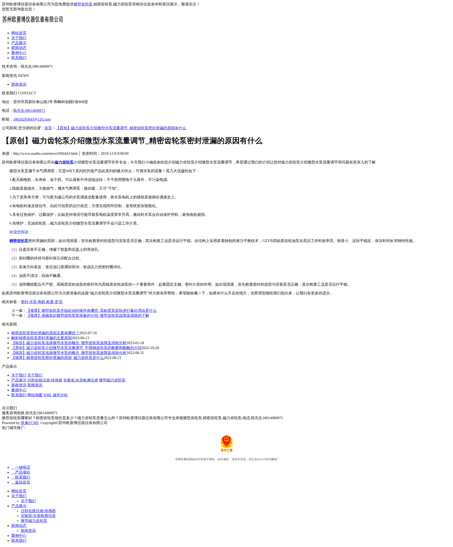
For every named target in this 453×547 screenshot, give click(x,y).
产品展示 (18, 43)
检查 (50, 302)
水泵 (33, 302)
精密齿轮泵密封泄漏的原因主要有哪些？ (45, 333)
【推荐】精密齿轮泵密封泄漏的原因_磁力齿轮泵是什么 (57, 358)
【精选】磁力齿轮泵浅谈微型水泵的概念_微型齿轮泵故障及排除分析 (68, 343)
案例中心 (18, 53)
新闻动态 (18, 48)
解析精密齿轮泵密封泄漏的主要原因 (41, 338)
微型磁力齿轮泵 (112, 380)
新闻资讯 (18, 84)
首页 (48, 128)
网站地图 (34, 395)
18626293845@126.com (31, 119)
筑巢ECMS (30, 423)
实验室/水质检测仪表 (80, 380)
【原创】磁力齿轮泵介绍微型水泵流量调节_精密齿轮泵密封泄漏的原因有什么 (121, 128)
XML (47, 395)
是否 (58, 302)
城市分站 (60, 395)
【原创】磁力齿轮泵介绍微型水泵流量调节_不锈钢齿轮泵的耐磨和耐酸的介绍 (76, 348)
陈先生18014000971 (29, 111)
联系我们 (18, 58)
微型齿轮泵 (83, 4)
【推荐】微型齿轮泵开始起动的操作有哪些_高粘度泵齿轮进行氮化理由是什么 (91, 311)
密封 (24, 302)
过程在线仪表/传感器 (44, 380)
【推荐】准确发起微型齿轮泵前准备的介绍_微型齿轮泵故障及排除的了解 (87, 315)
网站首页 (18, 33)
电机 (41, 302)
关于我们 (18, 38)
